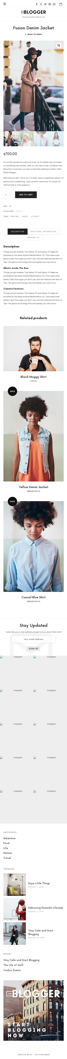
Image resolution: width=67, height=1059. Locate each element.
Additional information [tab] (43, 231)
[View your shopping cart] (61, 4)
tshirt (36, 216)
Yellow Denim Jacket (33, 487)
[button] (59, 45)
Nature (7, 853)
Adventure (9, 838)
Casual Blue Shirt (34, 597)
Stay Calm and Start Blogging (21, 960)
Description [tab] (17, 231)
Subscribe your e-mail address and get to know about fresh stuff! (33, 632)
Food (6, 843)
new (25, 216)
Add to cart (26, 195)
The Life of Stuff (13, 965)
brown (15, 216)
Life (5, 848)
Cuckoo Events (12, 970)
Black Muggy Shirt (34, 377)
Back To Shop (35, 34)
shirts (19, 211)
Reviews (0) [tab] (34, 237)
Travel (7, 858)
